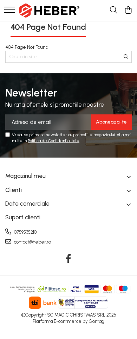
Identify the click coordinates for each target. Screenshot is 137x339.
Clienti (13, 189)
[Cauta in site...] (113, 10)
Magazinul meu (25, 175)
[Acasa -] (49, 11)
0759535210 (25, 232)
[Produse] (9, 10)
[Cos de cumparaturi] (128, 10)
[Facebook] (69, 259)
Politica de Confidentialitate (53, 140)
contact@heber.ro (32, 242)
